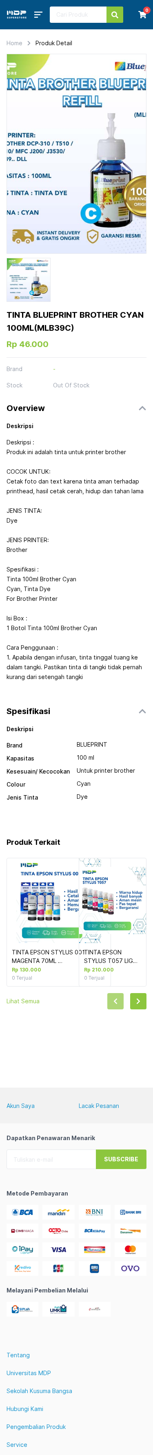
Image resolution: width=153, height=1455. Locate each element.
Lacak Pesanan (99, 1105)
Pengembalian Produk (36, 1426)
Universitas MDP (29, 1372)
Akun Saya (21, 1105)
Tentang (18, 1355)
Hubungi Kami (25, 1408)
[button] (76, 408)
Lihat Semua (23, 1001)
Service (17, 1444)
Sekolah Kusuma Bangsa (39, 1390)
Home (14, 43)
